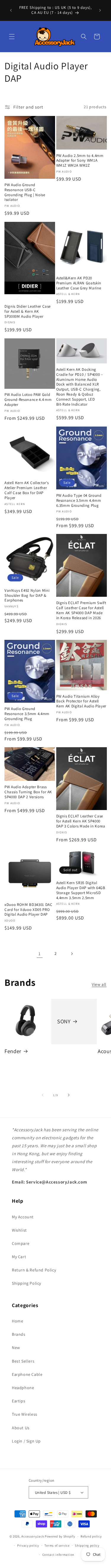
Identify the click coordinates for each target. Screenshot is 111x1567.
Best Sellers (23, 1361)
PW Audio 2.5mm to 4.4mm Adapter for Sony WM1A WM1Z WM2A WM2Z (80, 160)
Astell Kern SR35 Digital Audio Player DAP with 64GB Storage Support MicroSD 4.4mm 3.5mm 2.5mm (80, 890)
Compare (20, 1243)
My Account (23, 1216)
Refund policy (91, 1536)
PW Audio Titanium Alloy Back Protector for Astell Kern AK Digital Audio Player (81, 701)
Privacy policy (28, 1545)
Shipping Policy (26, 1283)
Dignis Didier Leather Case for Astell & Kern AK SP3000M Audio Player (27, 311)
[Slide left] (42, 1095)
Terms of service (56, 1545)
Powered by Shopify (60, 1536)
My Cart (19, 1256)
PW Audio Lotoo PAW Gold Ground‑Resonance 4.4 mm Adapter (28, 399)
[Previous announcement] (10, 10)
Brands (18, 1334)
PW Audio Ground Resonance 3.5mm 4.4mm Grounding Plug (26, 714)
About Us (21, 1427)
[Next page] (71, 953)
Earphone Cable (27, 1374)
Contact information (58, 1555)
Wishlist (19, 1230)
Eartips (18, 1401)
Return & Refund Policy (34, 1270)
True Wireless (24, 1414)
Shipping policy (87, 1545)
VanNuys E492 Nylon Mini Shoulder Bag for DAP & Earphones (26, 595)
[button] (11, 36)
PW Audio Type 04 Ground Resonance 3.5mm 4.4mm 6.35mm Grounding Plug (79, 500)
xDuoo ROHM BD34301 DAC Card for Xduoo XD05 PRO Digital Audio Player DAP (28, 909)
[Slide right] (68, 1095)
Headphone (23, 1387)
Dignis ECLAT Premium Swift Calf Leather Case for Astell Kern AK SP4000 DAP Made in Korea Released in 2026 (81, 610)
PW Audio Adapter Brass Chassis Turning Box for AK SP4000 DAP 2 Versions (28, 792)
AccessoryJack (32, 1536)
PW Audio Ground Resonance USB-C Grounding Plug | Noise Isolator (24, 192)
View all (99, 984)
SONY (64, 1021)
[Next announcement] (100, 10)
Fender (12, 1051)
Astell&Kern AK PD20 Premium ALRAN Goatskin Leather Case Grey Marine (79, 283)
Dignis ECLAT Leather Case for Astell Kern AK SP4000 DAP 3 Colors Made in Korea (80, 821)
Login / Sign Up (26, 1441)
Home (17, 1321)
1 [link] (39, 953)
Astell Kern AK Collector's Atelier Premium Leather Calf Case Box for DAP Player (26, 490)
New (16, 1347)
